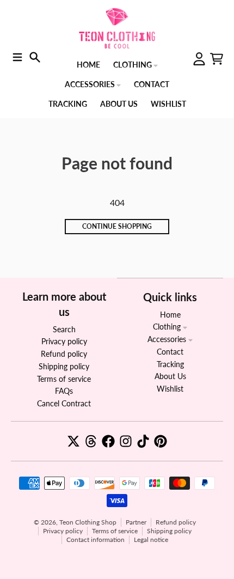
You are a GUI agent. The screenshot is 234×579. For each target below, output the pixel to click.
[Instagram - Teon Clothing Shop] (125, 441)
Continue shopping (117, 226)
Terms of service (115, 531)
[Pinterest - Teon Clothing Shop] (160, 441)
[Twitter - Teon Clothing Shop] (73, 441)
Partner (136, 522)
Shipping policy (169, 531)
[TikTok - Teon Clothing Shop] (143, 441)
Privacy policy (63, 531)
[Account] (199, 58)
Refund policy (176, 522)
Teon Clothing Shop (87, 522)
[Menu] (17, 57)
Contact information (95, 539)
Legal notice (151, 539)
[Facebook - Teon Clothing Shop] (108, 441)
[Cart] (216, 58)
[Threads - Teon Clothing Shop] (90, 441)
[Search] (34, 57)
